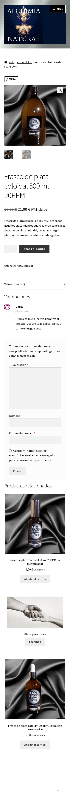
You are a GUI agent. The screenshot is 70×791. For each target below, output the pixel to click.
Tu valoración (18, 365)
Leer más (35, 642)
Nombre (15, 416)
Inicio (11, 62)
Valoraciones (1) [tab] (14, 284)
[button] (60, 90)
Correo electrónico (22, 433)
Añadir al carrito (34, 249)
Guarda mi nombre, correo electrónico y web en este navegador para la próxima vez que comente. (32, 455)
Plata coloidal (24, 62)
